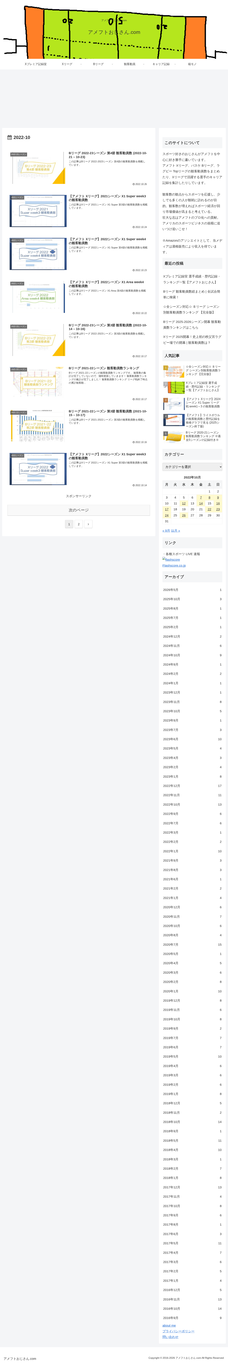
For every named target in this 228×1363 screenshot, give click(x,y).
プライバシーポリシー (178, 1331)
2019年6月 (192, 1047)
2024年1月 (192, 683)
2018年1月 (192, 1178)
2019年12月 (192, 1000)
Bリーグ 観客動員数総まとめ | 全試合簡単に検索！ (191, 294)
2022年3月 (192, 832)
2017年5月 (192, 1243)
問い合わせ (170, 1337)
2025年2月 (192, 627)
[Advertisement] (114, 99)
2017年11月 (192, 1196)
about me (169, 1325)
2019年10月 (192, 1019)
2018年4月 (192, 1150)
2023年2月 (192, 767)
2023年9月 (192, 720)
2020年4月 (192, 963)
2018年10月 (192, 1122)
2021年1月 (192, 898)
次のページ (79, 510)
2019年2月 (192, 1084)
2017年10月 (192, 1206)
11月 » (175, 530)
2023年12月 (192, 692)
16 (218, 503)
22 (209, 509)
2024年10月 (192, 655)
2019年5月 (192, 1056)
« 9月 (166, 530)
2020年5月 (192, 954)
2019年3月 (192, 1075)
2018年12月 (192, 1103)
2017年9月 (192, 1215)
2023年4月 (192, 758)
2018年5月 (192, 1140)
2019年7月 (192, 1038)
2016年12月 (192, 1290)
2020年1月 (192, 991)
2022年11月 (192, 795)
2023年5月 (192, 748)
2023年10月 (192, 711)
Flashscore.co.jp (174, 565)
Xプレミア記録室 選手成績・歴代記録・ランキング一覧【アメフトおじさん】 (192, 279)
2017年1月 (192, 1280)
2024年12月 (192, 636)
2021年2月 (192, 888)
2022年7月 (192, 823)
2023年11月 (192, 702)
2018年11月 (192, 1112)
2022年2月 (192, 842)
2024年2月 (192, 674)
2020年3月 (192, 972)
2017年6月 (192, 1234)
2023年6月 (192, 739)
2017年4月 (192, 1252)
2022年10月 (192, 804)
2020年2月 (192, 982)
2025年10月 (192, 599)
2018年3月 (192, 1159)
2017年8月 (192, 1224)
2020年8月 (192, 935)
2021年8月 (192, 870)
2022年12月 (192, 786)
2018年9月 (192, 1131)
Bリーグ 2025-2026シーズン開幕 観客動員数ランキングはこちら (192, 324)
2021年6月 (192, 879)
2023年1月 (192, 776)
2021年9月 (192, 860)
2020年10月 (192, 926)
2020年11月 (192, 916)
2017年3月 (192, 1262)
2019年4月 (192, 1066)
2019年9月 (192, 1028)
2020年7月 (192, 944)
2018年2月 (192, 1168)
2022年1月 (192, 851)
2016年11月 (192, 1299)
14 (201, 503)
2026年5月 (192, 590)
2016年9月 (192, 1318)
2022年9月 (192, 814)
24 (167, 515)
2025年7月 (192, 618)
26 (184, 515)
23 (218, 509)
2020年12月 (192, 907)
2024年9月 (192, 664)
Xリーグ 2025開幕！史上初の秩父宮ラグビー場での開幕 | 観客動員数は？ (192, 339)
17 (167, 509)
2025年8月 (192, 608)
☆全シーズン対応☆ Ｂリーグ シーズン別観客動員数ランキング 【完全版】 (191, 309)
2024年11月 (192, 646)
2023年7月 (192, 730)
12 (184, 503)
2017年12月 (192, 1187)
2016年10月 (192, 1308)
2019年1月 (192, 1094)
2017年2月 (192, 1271)
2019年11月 (192, 1010)
